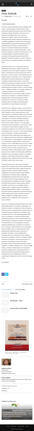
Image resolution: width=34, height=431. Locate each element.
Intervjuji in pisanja (7, 410)
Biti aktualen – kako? (16, 300)
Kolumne (3, 8)
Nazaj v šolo (14, 293)
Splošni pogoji (21, 426)
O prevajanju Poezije (27, 284)
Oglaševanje (4, 390)
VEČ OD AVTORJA (20, 289)
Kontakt (27, 426)
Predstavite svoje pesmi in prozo (9, 386)
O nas (8, 426)
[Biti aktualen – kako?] (5, 302)
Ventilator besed (8, 16)
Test (3, 284)
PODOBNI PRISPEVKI (8, 289)
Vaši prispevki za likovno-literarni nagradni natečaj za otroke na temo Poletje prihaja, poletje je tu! (15, 414)
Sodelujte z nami (5, 388)
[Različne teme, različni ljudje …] (5, 310)
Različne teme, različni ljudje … (19, 308)
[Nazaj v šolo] (5, 295)
